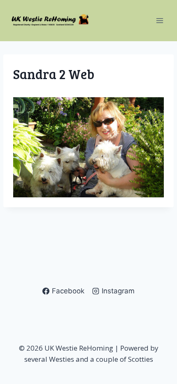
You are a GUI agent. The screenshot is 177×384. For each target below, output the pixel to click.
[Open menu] (159, 20)
